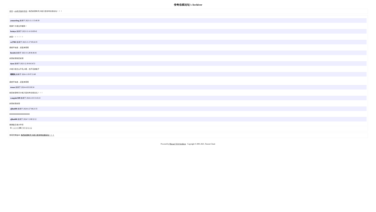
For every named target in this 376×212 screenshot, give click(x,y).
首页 (11, 11)
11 (29, 128)
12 (31, 128)
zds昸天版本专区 (20, 11)
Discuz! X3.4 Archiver (177, 144)
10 (26, 128)
